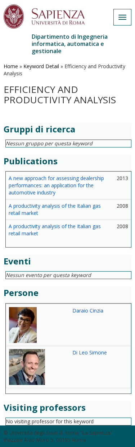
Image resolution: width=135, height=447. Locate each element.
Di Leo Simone (89, 352)
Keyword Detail (41, 66)
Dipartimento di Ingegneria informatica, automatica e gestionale (70, 44)
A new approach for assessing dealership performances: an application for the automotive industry (56, 185)
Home (11, 66)
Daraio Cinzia (87, 310)
